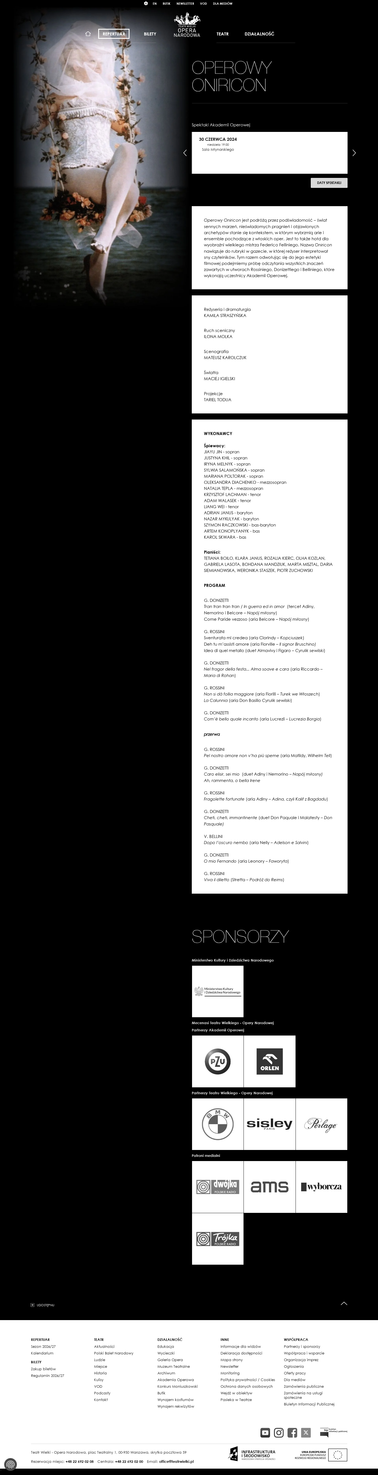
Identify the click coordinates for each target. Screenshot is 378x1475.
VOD (203, 3)
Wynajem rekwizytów (175, 1406)
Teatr (223, 34)
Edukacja (165, 1346)
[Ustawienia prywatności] (10, 1464)
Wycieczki (166, 1353)
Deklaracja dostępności (241, 1353)
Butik (166, 3)
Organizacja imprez (301, 1360)
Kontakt (101, 1399)
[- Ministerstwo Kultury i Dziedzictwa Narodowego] (218, 991)
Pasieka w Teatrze (236, 1399)
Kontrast (146, 3)
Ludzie (99, 1360)
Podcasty (102, 1393)
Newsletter (185, 3)
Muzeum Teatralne (173, 1366)
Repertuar (114, 34)
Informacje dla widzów (241, 1346)
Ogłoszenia (294, 1366)
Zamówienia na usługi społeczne (303, 1395)
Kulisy (98, 1379)
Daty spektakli (329, 183)
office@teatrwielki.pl (176, 1461)
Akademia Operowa (175, 1379)
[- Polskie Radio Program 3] (218, 1239)
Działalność (259, 34)
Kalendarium (42, 1353)
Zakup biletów (43, 1369)
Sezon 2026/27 (43, 1346)
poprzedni (185, 153)
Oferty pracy (295, 1373)
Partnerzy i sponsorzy (302, 1346)
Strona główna (88, 34)
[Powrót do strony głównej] (187, 24)
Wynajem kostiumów (175, 1399)
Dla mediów (222, 3)
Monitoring (230, 1373)
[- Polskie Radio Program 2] (218, 1187)
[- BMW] (218, 1124)
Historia (100, 1373)
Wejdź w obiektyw (236, 1393)
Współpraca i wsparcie (304, 1353)
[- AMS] (269, 1187)
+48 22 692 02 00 (129, 1461)
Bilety (150, 34)
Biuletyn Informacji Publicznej (309, 1404)
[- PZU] (218, 1061)
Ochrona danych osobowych (247, 1386)
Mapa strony (232, 1360)
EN (155, 3)
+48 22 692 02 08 (80, 1461)
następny (354, 153)
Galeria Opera (170, 1360)
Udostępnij (45, 1305)
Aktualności (104, 1346)
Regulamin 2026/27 (47, 1375)
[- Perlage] (321, 1124)
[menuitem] (88, 34)
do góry (344, 1303)
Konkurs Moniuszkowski (177, 1386)
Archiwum (166, 1373)
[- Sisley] (269, 1124)
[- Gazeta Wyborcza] (321, 1187)
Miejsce (100, 1366)
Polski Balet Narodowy (113, 1353)
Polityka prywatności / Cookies (248, 1379)
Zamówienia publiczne (304, 1386)
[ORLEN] (269, 1061)
